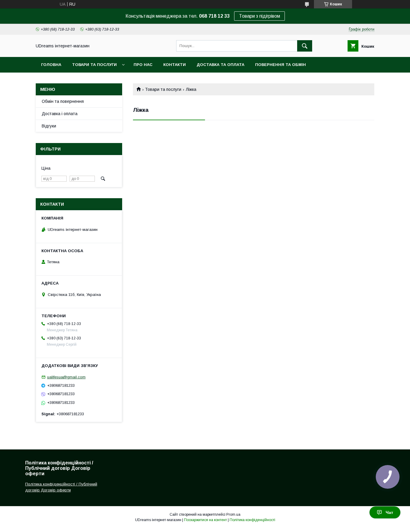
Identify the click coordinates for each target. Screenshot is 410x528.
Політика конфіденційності (252, 520)
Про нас (143, 64)
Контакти (174, 64)
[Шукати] (304, 46)
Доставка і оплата (59, 113)
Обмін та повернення (63, 101)
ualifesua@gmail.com (66, 377)
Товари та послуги (94, 64)
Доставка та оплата (220, 64)
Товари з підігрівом (259, 16)
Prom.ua (233, 514)
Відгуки (49, 126)
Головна (51, 64)
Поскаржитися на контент (205, 520)
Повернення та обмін (280, 64)
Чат (389, 512)
